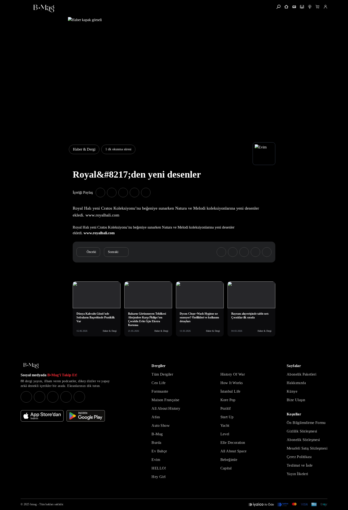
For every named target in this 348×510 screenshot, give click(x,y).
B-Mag (157, 434)
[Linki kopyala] (146, 192)
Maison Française (165, 400)
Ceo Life (158, 383)
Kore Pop (228, 400)
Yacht (224, 425)
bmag (33, 504)
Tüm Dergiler (162, 374)
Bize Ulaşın (296, 400)
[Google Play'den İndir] (86, 416)
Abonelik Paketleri (301, 374)
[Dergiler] (294, 7)
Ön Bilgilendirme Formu (306, 423)
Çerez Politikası (299, 457)
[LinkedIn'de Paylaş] (134, 192)
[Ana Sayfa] (31, 365)
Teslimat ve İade (299, 465)
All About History (166, 408)
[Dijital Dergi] (302, 7)
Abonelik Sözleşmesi (303, 440)
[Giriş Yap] (325, 7)
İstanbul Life (230, 391)
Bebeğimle (228, 460)
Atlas (156, 417)
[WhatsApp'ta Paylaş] (123, 192)
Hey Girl (158, 477)
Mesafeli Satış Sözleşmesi (307, 448)
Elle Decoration (232, 443)
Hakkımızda (296, 383)
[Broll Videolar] (310, 7)
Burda (156, 443)
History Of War (232, 374)
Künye (292, 391)
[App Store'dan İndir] (42, 416)
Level (224, 434)
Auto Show (161, 425)
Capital (226, 468)
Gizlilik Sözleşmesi (302, 431)
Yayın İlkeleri (297, 474)
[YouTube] (39, 397)
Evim (156, 460)
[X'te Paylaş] (111, 192)
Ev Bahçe (159, 451)
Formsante (160, 391)
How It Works (231, 383)
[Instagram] (26, 397)
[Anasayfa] (286, 7)
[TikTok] (79, 397)
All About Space (233, 451)
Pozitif (225, 408)
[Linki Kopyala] (267, 252)
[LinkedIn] (66, 397)
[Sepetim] (318, 7)
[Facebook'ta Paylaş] (100, 192)
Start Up (227, 417)
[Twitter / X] (52, 397)
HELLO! (159, 468)
